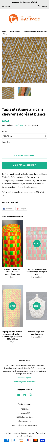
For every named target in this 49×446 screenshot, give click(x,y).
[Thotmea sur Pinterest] (24, 395)
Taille (4, 131)
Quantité (6, 142)
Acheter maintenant (24, 165)
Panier (44, 6)
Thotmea (23, 433)
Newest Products (15, 31)
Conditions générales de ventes (24, 382)
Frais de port (18, 125)
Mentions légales (24, 378)
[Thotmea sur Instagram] (30, 395)
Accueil (4, 31)
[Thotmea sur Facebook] (18, 395)
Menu (7, 6)
